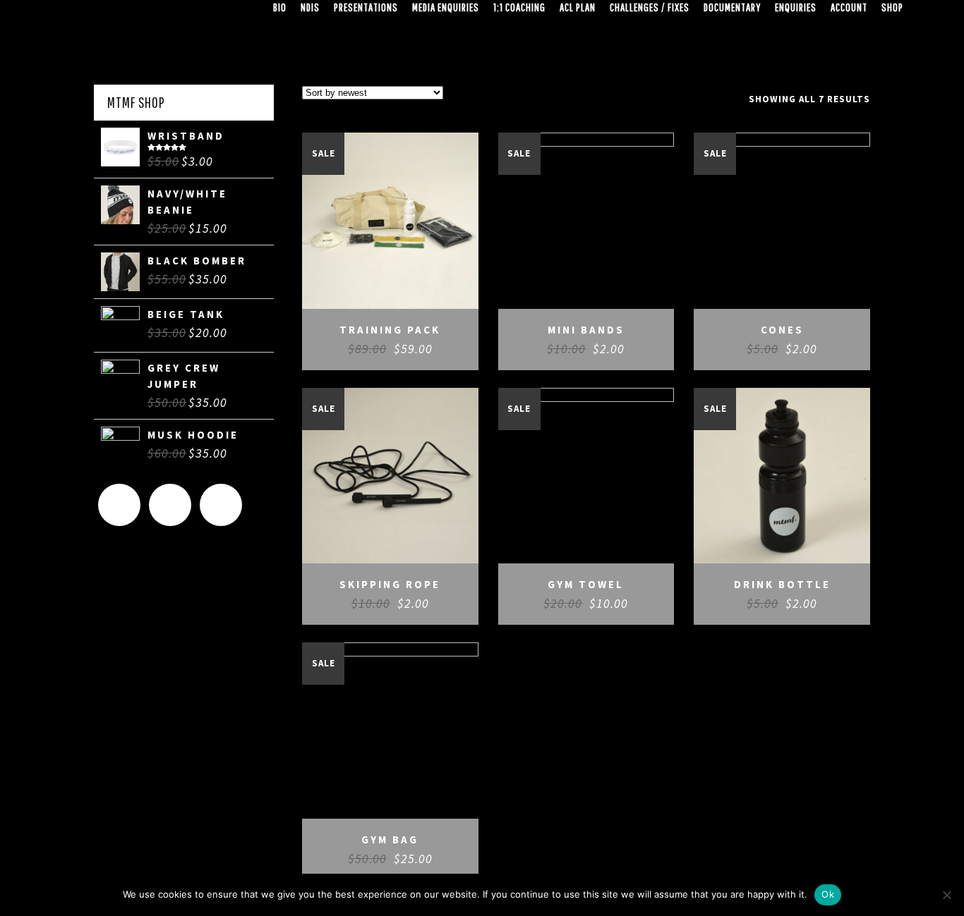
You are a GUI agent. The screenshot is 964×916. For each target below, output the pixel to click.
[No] (946, 895)
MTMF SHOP (136, 102)
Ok (827, 894)
